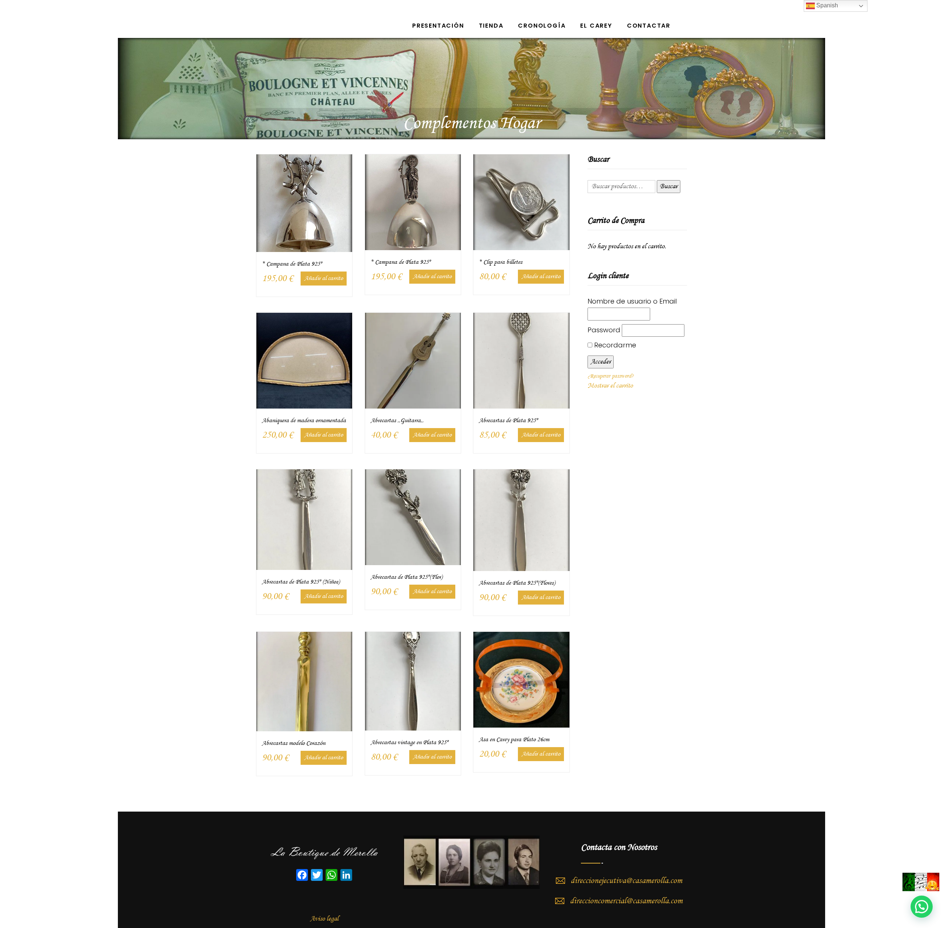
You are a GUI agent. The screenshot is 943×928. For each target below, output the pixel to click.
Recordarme (614, 345)
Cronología (541, 25)
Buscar (668, 186)
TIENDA (491, 25)
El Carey (596, 25)
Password (604, 330)
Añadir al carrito (323, 278)
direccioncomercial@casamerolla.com (626, 901)
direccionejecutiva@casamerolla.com (626, 881)
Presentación (438, 25)
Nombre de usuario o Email (632, 301)
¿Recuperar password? (611, 376)
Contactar (648, 25)
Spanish (826, 5)
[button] (922, 907)
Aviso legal (324, 919)
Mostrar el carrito (610, 386)
